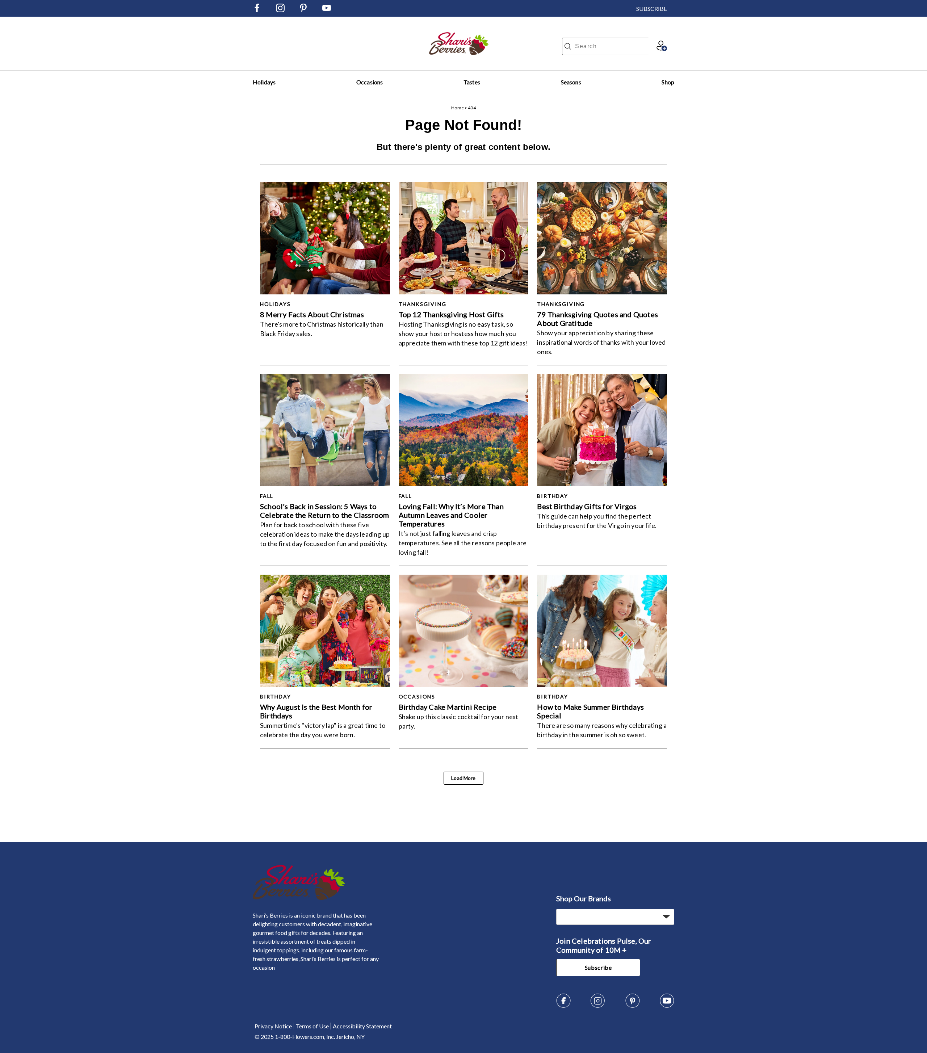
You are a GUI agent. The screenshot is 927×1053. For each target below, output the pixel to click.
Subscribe (598, 967)
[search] (567, 46)
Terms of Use (312, 1026)
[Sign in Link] (661, 48)
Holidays (264, 82)
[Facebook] (563, 1005)
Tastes (472, 82)
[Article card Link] (325, 238)
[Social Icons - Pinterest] (303, 10)
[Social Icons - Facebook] (257, 10)
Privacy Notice (273, 1026)
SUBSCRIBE (651, 8)
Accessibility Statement (362, 1026)
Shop (668, 82)
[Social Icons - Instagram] (280, 10)
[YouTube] (667, 1005)
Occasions (369, 82)
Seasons (571, 82)
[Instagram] (598, 1005)
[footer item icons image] (299, 897)
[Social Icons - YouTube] (326, 10)
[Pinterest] (632, 1005)
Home (457, 107)
